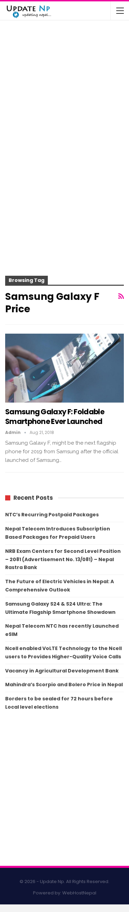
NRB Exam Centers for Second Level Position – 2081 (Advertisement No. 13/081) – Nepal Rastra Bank (63, 559)
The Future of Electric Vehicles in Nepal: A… (80, 34)
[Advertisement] (64, 204)
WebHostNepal (79, 893)
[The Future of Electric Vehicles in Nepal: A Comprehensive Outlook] (20, 39)
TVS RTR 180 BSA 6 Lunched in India (75, 88)
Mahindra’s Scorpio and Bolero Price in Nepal (64, 684)
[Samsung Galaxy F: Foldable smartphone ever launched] (64, 368)
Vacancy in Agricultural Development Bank (62, 670)
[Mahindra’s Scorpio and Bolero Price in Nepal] (20, 66)
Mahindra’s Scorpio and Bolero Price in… (78, 61)
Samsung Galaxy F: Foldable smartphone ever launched (54, 416)
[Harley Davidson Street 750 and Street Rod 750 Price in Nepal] (20, 121)
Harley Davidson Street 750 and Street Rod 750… (79, 115)
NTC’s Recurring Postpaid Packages (52, 514)
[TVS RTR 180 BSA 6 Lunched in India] (20, 94)
